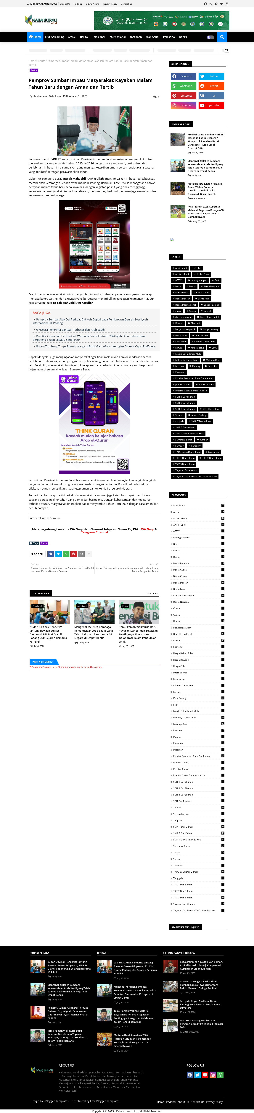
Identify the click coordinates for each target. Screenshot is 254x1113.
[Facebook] (50, 554)
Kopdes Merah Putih (204, 341)
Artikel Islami (182, 274)
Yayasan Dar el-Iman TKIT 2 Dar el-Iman (196, 476)
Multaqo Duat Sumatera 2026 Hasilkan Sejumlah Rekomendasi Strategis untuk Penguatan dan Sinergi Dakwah (132, 1040)
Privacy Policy (110, 3)
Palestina (169, 37)
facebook (186, 76)
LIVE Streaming (54, 37)
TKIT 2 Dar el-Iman (211, 458)
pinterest (186, 95)
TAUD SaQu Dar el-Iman (187, 451)
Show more (152, 593)
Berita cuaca (181, 292)
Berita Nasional (212, 304)
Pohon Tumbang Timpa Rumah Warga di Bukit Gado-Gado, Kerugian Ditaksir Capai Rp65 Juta (95, 346)
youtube (214, 105)
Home (37, 37)
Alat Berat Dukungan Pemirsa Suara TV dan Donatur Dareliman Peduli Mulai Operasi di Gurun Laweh (205, 189)
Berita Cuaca (203, 292)
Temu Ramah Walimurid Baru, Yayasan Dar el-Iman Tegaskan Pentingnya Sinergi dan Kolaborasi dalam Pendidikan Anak (138, 634)
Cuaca (192, 310)
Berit (217, 280)
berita (178, 286)
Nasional (99, 37)
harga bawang (210, 329)
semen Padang (199, 415)
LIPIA (214, 347)
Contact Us (126, 3)
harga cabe (181, 335)
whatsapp (186, 86)
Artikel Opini (203, 274)
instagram (186, 105)
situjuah (179, 421)
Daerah (207, 310)
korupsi (179, 347)
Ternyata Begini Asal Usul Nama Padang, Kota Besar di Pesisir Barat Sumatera (200, 1004)
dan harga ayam (183, 317)
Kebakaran (181, 341)
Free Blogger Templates (105, 1101)
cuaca (178, 310)
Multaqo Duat (213, 360)
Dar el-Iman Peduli (209, 317)
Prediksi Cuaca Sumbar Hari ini (191, 390)
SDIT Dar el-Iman (211, 409)
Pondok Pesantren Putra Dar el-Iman (194, 378)
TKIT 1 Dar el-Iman (184, 458)
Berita (84, 37)
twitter (214, 76)
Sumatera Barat (183, 439)
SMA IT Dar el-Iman (201, 421)
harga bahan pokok (185, 329)
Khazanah (135, 37)
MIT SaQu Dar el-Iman (186, 360)
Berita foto (203, 298)
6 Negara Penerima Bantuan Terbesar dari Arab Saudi (70, 329)
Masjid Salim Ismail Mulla (188, 353)
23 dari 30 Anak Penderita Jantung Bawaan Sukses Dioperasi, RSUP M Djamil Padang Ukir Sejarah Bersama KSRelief (48, 634)
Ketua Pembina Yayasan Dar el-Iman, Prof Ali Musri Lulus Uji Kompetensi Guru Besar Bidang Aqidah (201, 965)
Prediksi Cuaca (206, 384)
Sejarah (179, 415)
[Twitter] (58, 554)
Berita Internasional (185, 304)
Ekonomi (195, 323)
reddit (214, 86)
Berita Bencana (211, 286)
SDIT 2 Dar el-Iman (185, 402)
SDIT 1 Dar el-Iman (185, 396)
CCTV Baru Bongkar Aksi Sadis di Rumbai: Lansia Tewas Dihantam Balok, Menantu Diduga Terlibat (199, 985)
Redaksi (78, 3)
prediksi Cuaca (183, 384)
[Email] (81, 554)
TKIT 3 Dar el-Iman (184, 464)
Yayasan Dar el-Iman (186, 470)
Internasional (117, 37)
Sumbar (179, 445)
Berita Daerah (182, 298)
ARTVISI (179, 280)
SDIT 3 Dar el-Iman (185, 409)
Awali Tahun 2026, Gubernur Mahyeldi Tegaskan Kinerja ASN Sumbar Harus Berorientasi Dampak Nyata (206, 211)
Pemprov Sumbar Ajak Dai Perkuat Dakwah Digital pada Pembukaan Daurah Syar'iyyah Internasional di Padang (90, 321)
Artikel (72, 37)
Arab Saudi (152, 37)
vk (214, 95)
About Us (65, 3)
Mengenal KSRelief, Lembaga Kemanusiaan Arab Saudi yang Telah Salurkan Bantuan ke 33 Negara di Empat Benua (93, 632)
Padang (196, 366)
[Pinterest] (73, 554)
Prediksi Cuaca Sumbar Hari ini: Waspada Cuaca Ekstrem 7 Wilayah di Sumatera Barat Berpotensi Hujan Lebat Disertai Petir (89, 337)
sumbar (204, 439)
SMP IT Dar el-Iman (185, 427)
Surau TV (196, 445)
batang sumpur (199, 280)
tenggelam (213, 451)
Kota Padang (197, 347)
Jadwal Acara (93, 3)
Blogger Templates (57, 1101)
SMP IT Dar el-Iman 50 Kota (189, 433)
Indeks (183, 37)
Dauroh (179, 323)
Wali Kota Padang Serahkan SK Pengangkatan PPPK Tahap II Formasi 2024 (201, 1024)
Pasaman (180, 372)
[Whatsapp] (66, 554)
